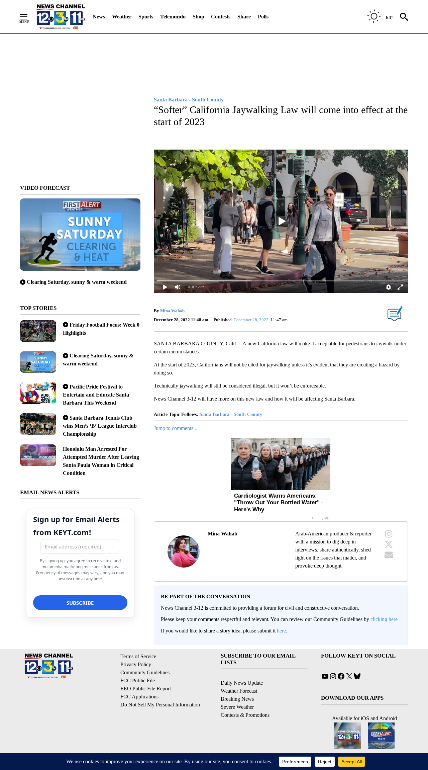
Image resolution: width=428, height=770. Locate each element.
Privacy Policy (135, 664)
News (99, 16)
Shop (198, 16)
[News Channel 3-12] (60, 16)
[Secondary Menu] (28, 16)
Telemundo (173, 16)
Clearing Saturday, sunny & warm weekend (77, 282)
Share (244, 16)
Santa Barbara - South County (231, 414)
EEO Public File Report (145, 688)
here (281, 630)
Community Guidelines (145, 672)
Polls (263, 16)
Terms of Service (138, 656)
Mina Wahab (172, 310)
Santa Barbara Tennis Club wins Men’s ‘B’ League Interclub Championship (100, 426)
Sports (145, 16)
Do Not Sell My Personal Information (160, 704)
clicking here (384, 619)
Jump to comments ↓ (175, 428)
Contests (220, 16)
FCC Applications (139, 696)
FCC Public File (137, 680)
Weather (121, 16)
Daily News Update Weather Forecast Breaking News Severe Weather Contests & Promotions (245, 699)
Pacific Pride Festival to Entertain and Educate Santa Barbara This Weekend (96, 395)
